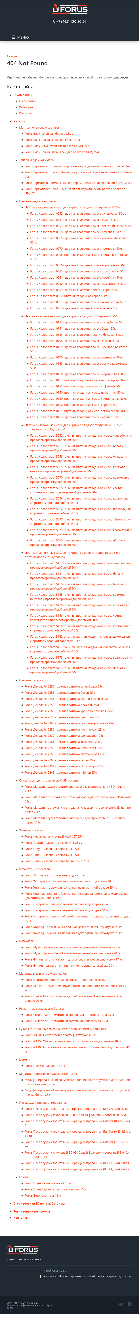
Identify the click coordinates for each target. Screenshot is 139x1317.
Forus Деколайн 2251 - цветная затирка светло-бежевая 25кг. (67, 699)
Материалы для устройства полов (43, 974)
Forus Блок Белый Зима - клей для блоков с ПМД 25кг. (62, 152)
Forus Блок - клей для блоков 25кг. (49, 134)
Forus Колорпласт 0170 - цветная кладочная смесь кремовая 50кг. (76, 357)
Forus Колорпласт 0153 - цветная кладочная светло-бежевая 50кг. (76, 335)
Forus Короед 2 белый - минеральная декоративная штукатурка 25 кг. (74, 927)
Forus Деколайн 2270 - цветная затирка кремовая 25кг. (63, 717)
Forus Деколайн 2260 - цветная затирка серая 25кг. (60, 760)
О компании (23, 95)
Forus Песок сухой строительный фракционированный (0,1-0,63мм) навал (77, 1163)
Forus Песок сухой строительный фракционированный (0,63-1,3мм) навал (77, 1169)
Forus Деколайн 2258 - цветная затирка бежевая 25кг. (62, 705)
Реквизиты (26, 107)
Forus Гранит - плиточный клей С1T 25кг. (53, 843)
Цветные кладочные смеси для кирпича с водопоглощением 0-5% (71, 316)
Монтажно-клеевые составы (39, 127)
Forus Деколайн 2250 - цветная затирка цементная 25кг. (64, 748)
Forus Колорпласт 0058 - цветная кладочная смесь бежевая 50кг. (75, 232)
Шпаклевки (27, 941)
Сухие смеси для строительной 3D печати (48, 780)
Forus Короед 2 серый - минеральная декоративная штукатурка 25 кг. (74, 933)
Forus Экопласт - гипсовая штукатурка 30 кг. (55, 875)
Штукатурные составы (34, 869)
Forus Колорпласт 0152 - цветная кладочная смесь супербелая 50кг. (78, 322)
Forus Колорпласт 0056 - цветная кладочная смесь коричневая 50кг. (78, 265)
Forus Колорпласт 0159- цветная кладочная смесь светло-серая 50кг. (78, 399)
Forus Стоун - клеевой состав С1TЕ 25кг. (52, 849)
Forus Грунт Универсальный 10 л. (48, 1183)
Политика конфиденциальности (25, 1305)
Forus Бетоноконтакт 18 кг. (43, 1196)
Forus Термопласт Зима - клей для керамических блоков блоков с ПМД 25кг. (78, 183)
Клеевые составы (31, 830)
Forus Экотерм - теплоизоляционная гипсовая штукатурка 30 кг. (70, 881)
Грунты (24, 1177)
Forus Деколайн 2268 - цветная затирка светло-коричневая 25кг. (70, 723)
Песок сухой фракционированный (43, 1103)
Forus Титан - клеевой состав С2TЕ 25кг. (52, 855)
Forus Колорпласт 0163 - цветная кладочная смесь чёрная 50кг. (75, 417)
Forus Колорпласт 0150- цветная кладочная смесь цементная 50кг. (77, 392)
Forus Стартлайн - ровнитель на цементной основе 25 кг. (65, 980)
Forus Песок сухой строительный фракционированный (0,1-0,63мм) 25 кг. (76, 1109)
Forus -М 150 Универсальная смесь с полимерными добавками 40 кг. (73, 1041)
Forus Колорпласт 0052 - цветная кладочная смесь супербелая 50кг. (78, 213)
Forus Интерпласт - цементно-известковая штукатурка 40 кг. (67, 910)
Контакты (25, 113)
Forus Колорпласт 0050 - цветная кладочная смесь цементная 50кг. (77, 284)
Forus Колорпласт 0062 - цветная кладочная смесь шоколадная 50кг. (78, 271)
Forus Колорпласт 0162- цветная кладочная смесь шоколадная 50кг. (78, 380)
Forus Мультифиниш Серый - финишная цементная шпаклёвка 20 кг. (73, 947)
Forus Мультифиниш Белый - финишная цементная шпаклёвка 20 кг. (73, 953)
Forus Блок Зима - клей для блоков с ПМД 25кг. (57, 146)
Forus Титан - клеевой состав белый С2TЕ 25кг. (57, 861)
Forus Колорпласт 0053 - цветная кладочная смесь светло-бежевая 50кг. (81, 226)
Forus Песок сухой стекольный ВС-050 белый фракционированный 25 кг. (76, 1115)
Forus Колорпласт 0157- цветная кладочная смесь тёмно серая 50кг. (78, 411)
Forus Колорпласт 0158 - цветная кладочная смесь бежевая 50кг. (75, 341)
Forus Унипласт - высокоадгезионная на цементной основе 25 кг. (71, 887)
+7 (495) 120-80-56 (71, 21)
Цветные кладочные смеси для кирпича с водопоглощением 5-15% (72, 207)
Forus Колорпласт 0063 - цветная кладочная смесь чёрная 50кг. (75, 308)
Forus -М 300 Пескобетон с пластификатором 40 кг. (60, 1035)
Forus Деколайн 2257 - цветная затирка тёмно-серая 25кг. (65, 766)
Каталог (19, 121)
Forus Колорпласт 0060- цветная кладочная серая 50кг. (69, 296)
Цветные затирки (31, 680)
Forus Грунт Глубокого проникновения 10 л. (56, 1189)
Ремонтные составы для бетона (41, 1009)
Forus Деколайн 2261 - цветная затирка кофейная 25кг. (63, 742)
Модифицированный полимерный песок (48, 1074)
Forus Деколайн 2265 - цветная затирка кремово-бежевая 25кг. (69, 711)
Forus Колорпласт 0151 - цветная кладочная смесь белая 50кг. (74, 328)
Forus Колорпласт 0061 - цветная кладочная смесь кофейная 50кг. (76, 277)
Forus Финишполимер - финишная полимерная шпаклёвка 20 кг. (70, 966)
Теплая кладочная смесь (36, 160)
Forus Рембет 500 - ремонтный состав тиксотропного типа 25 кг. (70, 1015)
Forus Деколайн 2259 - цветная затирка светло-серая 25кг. (65, 754)
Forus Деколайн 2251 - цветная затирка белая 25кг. (60, 693)
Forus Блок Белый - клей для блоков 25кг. (54, 140)
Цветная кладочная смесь (37, 201)
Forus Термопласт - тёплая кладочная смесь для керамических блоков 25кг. (78, 166)
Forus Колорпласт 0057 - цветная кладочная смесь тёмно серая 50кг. (78, 302)
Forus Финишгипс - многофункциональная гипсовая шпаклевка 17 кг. (74, 959)
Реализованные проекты (32, 1211)
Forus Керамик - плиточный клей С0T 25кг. (54, 836)
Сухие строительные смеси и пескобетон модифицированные (63, 1029)
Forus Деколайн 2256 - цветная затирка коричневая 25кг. (65, 729)
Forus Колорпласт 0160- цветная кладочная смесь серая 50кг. (73, 405)
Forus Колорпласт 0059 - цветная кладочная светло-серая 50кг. (74, 290)
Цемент (24, 1060)
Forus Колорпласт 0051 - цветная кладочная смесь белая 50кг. (74, 220)
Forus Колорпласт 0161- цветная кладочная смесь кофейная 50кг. (76, 386)
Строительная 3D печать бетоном (39, 1203)
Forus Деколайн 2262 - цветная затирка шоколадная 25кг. (65, 736)
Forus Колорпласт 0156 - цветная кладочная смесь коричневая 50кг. (78, 374)
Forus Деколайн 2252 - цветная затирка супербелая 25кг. (64, 686)
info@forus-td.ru (55, 1271)
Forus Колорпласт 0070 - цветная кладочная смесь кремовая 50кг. (76, 249)
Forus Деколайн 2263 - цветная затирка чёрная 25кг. (61, 772)
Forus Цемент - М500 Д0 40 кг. (45, 1066)
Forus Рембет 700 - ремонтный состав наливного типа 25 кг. (67, 1021)
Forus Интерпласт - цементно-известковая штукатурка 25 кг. (67, 904)
